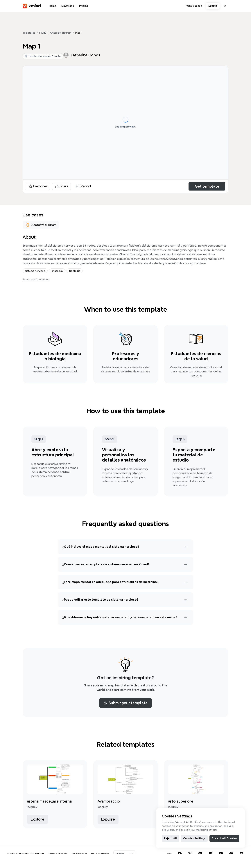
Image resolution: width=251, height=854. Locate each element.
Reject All (170, 838)
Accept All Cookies (224, 838)
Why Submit (194, 6)
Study (42, 32)
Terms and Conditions (36, 279)
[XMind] (32, 6)
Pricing (83, 6)
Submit (212, 6)
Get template (207, 186)
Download (67, 6)
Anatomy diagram (60, 32)
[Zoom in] (193, 172)
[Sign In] (225, 6)
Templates (29, 32)
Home (52, 6)
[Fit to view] (220, 172)
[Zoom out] (213, 172)
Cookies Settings (194, 838)
